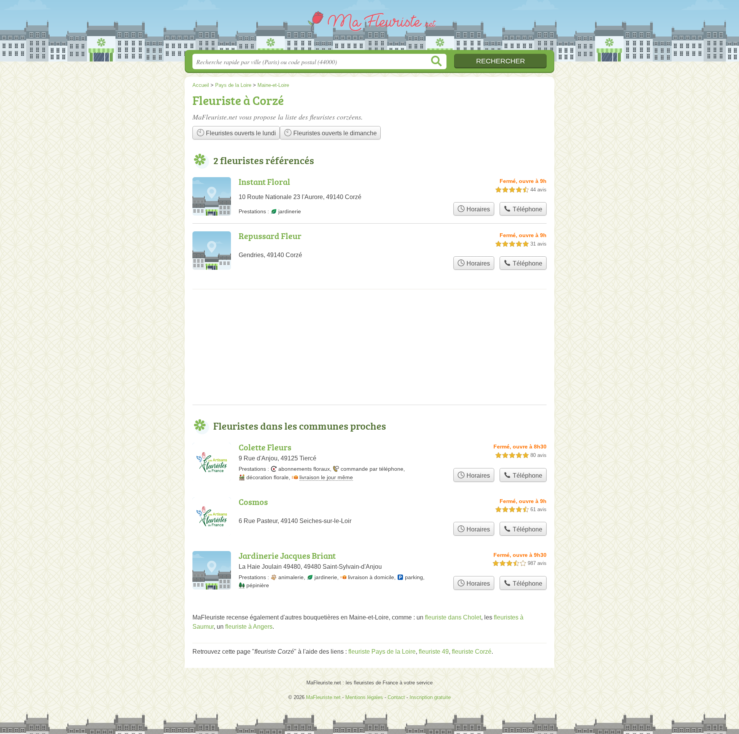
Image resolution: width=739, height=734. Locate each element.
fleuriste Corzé (472, 651)
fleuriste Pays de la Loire (382, 651)
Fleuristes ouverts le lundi (240, 133)
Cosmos (253, 502)
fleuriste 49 (434, 651)
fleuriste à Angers (249, 626)
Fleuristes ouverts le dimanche (334, 133)
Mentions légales (364, 697)
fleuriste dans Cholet (453, 617)
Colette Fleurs (265, 447)
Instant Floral (264, 182)
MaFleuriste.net (369, 27)
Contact (396, 697)
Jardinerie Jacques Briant (287, 555)
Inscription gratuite (430, 697)
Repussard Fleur (270, 236)
